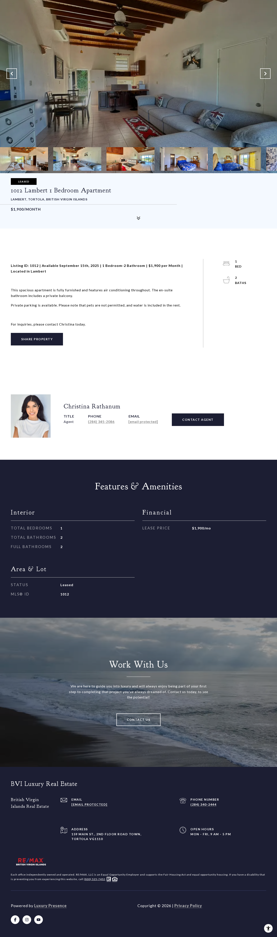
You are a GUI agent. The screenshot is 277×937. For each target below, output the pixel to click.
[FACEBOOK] (15, 919)
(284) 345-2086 (101, 421)
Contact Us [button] (138, 719)
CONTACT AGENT (198, 419)
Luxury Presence (50, 905)
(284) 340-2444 (203, 804)
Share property (37, 339)
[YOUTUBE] (38, 919)
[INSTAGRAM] (27, 919)
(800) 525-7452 (94, 879)
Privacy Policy (188, 905)
